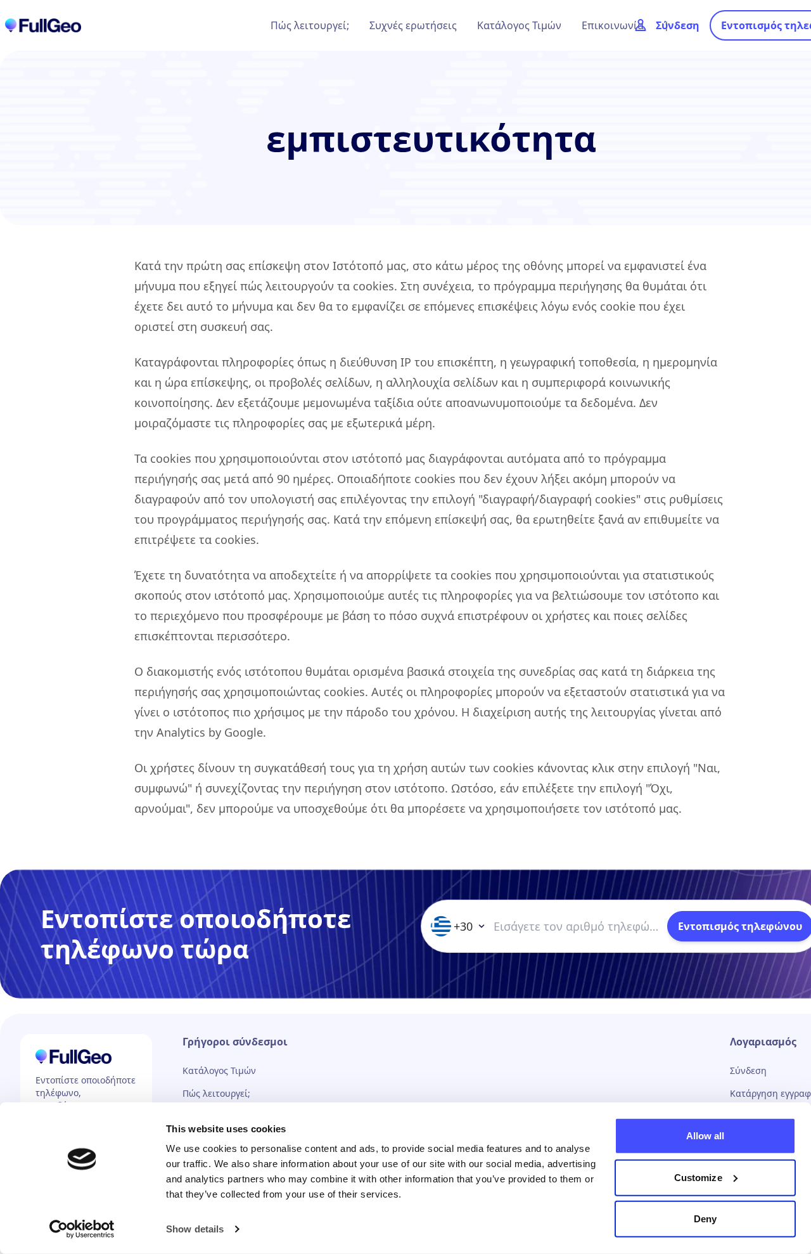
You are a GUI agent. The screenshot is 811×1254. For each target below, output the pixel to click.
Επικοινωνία (613, 25)
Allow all (705, 1135)
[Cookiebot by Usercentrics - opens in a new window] (82, 1229)
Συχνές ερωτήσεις (413, 25)
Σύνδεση (748, 1070)
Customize (698, 1177)
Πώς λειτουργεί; (310, 25)
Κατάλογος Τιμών (519, 25)
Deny (705, 1218)
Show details (195, 1229)
